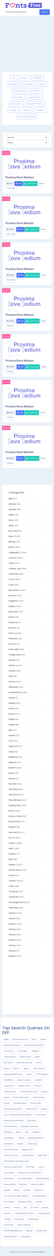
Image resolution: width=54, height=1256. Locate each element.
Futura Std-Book (11, 1155)
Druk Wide (32, 1120)
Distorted (13, 611)
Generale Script (10, 1236)
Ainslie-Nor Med (10, 1126)
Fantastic (13, 638)
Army (11, 520)
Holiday (18, 97)
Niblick (21, 1138)
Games (12, 660)
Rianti (16, 1190)
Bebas (26, 1068)
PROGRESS (8, 1080)
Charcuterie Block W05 (33, 1045)
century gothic (10, 1091)
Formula (37, 1086)
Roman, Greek (15, 816)
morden (39, 1202)
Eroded (12, 622)
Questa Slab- (42, 1231)
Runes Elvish (14, 821)
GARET (37, 1057)
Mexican (13, 762)
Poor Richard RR (10, 1149)
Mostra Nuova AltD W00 (14, 1120)
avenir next (8, 1225)
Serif (11, 848)
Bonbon (44, 1109)
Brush (11, 547)
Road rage (32, 1144)
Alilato (43, 1039)
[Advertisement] (27, 44)
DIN (25, 1207)
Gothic (37, 91)
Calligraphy (14, 552)
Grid (10, 676)
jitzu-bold (8, 1062)
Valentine (13, 907)
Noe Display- (9, 1138)
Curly (11, 584)
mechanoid (9, 1086)
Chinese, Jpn (15, 568)
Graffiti (12, 670)
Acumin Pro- (9, 1051)
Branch (16, 1068)
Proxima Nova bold (21, 1097)
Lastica (7, 1207)
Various (10, 325)
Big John (23, 1184)
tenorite (7, 1190)
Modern (12, 767)
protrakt (38, 1080)
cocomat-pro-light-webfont (16, 1196)
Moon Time (40, 1115)
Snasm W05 (36, 1103)
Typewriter (14, 897)
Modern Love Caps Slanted (29, 1173)
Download (31, 183)
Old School (14, 789)
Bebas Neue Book (35, 1138)
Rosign (45, 1207)
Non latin (16, 104)
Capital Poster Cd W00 (24, 1213)
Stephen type (25, 1057)
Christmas (14, 574)
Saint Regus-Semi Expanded (16, 1161)
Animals (12, 509)
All (13, 78)
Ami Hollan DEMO (25, 1178)
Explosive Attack (42, 1178)
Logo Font (34, 97)
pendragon (9, 1178)
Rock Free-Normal (20, 1039)
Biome (6, 1068)
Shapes (12, 853)
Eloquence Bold (20, 1103)
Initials (12, 719)
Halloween (13, 687)
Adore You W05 (37, 1184)
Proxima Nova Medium (20, 177)
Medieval (13, 757)
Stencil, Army (15, 870)
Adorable (8, 1132)
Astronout (39, 1190)
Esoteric (12, 627)
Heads (12, 697)
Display (29, 84)
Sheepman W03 (25, 1202)
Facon (38, 1062)
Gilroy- (29, 1074)
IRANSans (37, 1132)
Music (11, 773)
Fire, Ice (12, 644)
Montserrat (8, 1144)
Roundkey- (23, 1051)
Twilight (7, 1219)
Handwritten (14, 692)
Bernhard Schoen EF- (30, 1126)
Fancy (42, 84)
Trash (11, 886)
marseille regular (39, 1196)
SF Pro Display (42, 1074)
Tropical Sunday (24, 1080)
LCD (10, 740)
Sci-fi (11, 837)
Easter (12, 617)
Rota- (34, 1039)
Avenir (18, 1132)
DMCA (42, 1252)
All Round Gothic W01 (13, 1167)
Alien (11, 498)
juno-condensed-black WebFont (18, 1115)
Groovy (12, 681)
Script (13, 110)
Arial (27, 1132)
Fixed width (14, 649)
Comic (12, 579)
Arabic (12, 514)
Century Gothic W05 (28, 1091)
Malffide (35, 1051)
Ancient (12, 504)
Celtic (11, 563)
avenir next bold (24, 1225)
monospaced (44, 1213)
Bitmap (38, 78)
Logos (11, 751)
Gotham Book (28, 1155)
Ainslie (6, 1103)
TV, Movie (13, 891)
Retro (11, 810)
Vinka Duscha (10, 1057)
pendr (6, 1097)
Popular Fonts (35, 104)
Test (19, 183)
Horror (11, 708)
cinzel (40, 1167)
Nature (12, 778)
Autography (26, 1236)
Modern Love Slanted (13, 1109)
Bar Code (13, 531)
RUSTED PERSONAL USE (13, 1231)
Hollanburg (19, 1219)
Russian (12, 827)
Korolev (44, 1091)
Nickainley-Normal (24, 1062)
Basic (24, 78)
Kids (10, 730)
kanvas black (10, 1184)
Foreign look (20, 91)
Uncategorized (27, 117)
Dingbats (13, 84)
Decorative (14, 590)
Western (13, 956)
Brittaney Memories (12, 1045)
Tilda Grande (38, 1068)
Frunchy (7, 1213)
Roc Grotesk (9, 1173)
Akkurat (29, 1231)
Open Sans (42, 1155)
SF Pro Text (30, 1167)
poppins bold (27, 1149)
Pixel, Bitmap (15, 800)
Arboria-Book (31, 1109)
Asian (11, 525)
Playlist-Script (24, 1086)
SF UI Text (34, 1207)
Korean (12, 735)
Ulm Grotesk (9, 1202)
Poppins (20, 1144)
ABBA (6, 1039)
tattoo (26, 110)
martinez (27, 1190)
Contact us (33, 1252)
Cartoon (13, 557)
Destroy (12, 595)
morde (17, 1207)
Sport (11, 859)
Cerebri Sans (33, 1219)
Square (12, 864)
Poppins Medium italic (13, 1074)
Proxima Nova (39, 1097)
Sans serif (11, 188)
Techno (40, 110)
